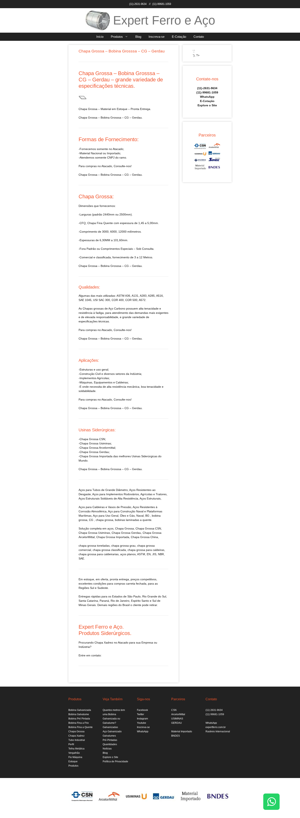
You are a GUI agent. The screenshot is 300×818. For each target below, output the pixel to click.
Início (99, 36)
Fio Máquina (75, 757)
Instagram (142, 718)
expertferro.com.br (216, 727)
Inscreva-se (156, 36)
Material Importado (181, 731)
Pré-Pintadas (110, 740)
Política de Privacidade (115, 761)
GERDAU (176, 722)
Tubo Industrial (76, 740)
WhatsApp (207, 96)
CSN (174, 710)
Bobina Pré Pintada (79, 718)
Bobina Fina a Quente (80, 727)
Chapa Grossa (76, 731)
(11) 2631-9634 (214, 710)
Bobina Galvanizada (79, 710)
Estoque (73, 761)
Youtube (141, 722)
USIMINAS (177, 718)
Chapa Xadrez (76, 735)
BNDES (175, 735)
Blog (138, 36)
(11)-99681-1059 (161, 4)
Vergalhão (74, 752)
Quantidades (110, 744)
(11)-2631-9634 (138, 4)
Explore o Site (207, 105)
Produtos (117, 36)
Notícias (107, 748)
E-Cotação (179, 36)
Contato (198, 36)
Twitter (140, 714)
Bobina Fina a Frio (78, 722)
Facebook (142, 710)
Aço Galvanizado (112, 731)
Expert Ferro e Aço (164, 20)
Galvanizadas (110, 727)
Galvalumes (109, 735)
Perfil (71, 744)
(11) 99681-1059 (215, 714)
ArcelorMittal (178, 714)
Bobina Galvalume (78, 714)
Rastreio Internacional (218, 731)
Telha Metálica (76, 748)
